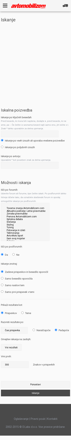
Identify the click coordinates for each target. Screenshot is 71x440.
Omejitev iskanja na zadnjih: (16, 339)
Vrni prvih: (6, 356)
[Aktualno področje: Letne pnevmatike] (25, 211)
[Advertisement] (35, 62)
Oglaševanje (21, 418)
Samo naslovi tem (14, 285)
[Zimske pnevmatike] (25, 213)
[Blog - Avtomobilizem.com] (28, 6)
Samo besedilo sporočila (18, 278)
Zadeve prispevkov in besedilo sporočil (26, 272)
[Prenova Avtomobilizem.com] (25, 216)
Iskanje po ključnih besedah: (16, 117)
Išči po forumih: (9, 189)
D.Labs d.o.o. (30, 426)
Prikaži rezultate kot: (12, 305)
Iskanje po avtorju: (11, 156)
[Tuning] (25, 227)
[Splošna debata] (25, 219)
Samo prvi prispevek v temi (19, 292)
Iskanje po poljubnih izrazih (19, 147)
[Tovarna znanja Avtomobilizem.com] (25, 208)
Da (6, 254)
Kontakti (52, 418)
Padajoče (63, 330)
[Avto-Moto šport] (25, 235)
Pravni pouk (38, 418)
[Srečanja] (25, 222)
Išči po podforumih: (12, 246)
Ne (17, 254)
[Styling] (25, 224)
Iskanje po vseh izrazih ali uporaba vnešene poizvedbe (34, 140)
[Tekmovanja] (25, 233)
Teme (28, 313)
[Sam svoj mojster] (25, 238)
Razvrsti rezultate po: (12, 322)
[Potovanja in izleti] (25, 230)
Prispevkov (10, 313)
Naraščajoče (43, 330)
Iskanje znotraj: (9, 263)
